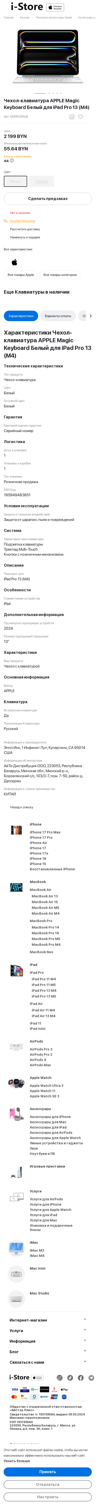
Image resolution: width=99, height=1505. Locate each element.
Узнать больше (17, 1461)
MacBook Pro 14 (45, 927)
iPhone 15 (38, 864)
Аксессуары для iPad (48, 1127)
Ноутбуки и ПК (42, 1154)
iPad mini (37, 1029)
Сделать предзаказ (48, 198)
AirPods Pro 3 (41, 1049)
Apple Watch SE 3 (44, 1096)
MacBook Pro (41, 921)
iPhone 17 (38, 848)
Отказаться (47, 1484)
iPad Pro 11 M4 (44, 979)
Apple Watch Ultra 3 (46, 1086)
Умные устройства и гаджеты (56, 1143)
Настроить (47, 1497)
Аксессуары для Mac (48, 1122)
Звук (34, 1148)
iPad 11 (35, 1023)
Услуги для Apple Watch (50, 1210)
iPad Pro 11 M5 (44, 985)
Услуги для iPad (43, 1215)
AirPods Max (40, 1065)
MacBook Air (40, 890)
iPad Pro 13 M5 (44, 996)
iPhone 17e (39, 853)
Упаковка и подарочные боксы (51, 1228)
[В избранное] (80, 116)
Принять (47, 1472)
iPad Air (36, 1004)
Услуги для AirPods (46, 1199)
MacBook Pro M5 (46, 939)
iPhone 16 (38, 859)
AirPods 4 (38, 1060)
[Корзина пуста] (89, 7)
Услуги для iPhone (46, 1204)
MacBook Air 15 (45, 902)
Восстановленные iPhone (52, 869)
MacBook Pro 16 (45, 933)
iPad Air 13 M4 (44, 1016)
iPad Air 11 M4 (43, 1010)
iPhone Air (38, 843)
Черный (41, 181)
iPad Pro (37, 973)
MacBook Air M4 (46, 913)
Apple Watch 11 (43, 1091)
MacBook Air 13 (45, 896)
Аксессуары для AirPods (51, 1132)
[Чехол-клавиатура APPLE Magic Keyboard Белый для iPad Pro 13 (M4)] (48, 56)
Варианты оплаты (58, 316)
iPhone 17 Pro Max (45, 832)
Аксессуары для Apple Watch (55, 1138)
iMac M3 (37, 1250)
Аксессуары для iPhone (50, 1117)
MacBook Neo (41, 952)
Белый (15, 181)
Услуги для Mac (43, 1220)
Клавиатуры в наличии (42, 292)
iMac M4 (37, 1256)
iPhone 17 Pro (41, 837)
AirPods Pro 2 (41, 1054)
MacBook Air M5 (45, 908)
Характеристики (21, 316)
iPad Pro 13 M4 (44, 990)
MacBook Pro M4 (46, 944)
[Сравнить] (71, 116)
